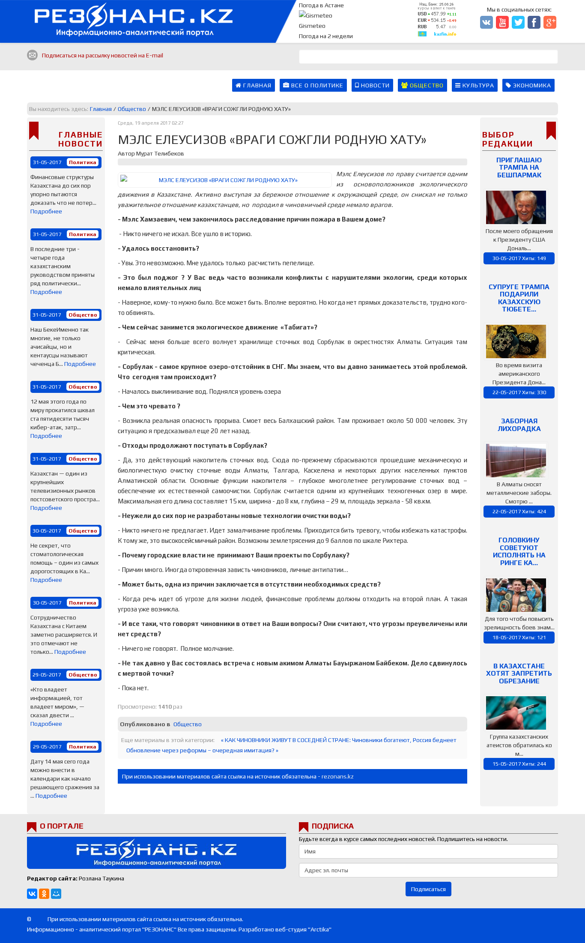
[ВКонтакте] (32, 894)
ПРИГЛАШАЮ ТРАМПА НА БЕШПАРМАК (519, 167)
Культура (477, 85)
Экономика (531, 85)
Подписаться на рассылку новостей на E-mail (102, 55)
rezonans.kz (338, 776)
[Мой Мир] (56, 894)
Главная (257, 85)
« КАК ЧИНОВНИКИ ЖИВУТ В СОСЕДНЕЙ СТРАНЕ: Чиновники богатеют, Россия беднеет (339, 739)
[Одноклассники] (44, 894)
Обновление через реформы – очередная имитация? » (202, 750)
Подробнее (46, 211)
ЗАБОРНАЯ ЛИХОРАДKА (519, 425)
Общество (426, 85)
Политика (82, 162)
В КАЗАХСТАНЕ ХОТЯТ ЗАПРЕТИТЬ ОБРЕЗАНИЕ (519, 673)
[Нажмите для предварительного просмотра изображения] (225, 180)
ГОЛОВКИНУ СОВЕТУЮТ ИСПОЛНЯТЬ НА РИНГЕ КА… (519, 551)
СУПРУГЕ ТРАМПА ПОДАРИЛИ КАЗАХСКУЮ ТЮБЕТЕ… (519, 298)
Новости (374, 85)
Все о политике (316, 85)
